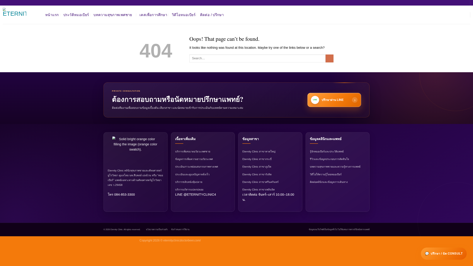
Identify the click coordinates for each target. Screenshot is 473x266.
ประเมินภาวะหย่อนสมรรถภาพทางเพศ (196, 166)
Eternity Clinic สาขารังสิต (257, 174)
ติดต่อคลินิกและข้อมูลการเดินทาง (329, 181)
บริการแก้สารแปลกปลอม (189, 189)
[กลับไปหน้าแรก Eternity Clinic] (135, 150)
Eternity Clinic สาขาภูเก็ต (256, 166)
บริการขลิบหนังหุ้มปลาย (188, 181)
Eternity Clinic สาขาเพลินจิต (258, 189)
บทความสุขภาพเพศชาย (112, 15)
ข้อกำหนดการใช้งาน (180, 229)
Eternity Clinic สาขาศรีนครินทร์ (260, 181)
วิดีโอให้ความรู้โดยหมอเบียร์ (326, 174)
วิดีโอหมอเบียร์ (183, 15)
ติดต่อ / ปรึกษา (212, 15)
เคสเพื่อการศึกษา (153, 15)
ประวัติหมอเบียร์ (76, 15)
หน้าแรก (52, 15)
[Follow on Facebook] (464, 15)
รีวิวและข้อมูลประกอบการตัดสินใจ (329, 159)
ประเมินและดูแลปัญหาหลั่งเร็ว (192, 174)
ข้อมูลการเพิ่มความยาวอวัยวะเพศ (194, 159)
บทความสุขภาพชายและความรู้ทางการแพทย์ (335, 166)
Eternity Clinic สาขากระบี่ (257, 159)
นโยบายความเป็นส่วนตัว (157, 229)
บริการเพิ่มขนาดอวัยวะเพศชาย (192, 151)
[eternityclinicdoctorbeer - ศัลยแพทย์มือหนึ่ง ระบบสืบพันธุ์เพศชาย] (21, 15)
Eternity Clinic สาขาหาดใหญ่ (258, 151)
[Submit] (330, 58)
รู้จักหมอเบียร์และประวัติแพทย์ (327, 151)
